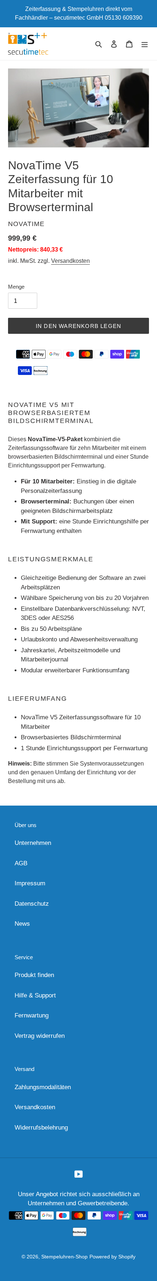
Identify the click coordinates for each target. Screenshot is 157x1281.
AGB (21, 863)
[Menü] (144, 43)
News (22, 923)
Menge (16, 287)
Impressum (30, 883)
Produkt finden (34, 975)
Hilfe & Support (35, 995)
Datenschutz (32, 903)
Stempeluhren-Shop (64, 1257)
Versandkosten (70, 261)
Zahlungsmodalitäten (43, 1087)
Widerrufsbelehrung (41, 1127)
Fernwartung (32, 1015)
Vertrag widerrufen (40, 1035)
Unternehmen (33, 842)
